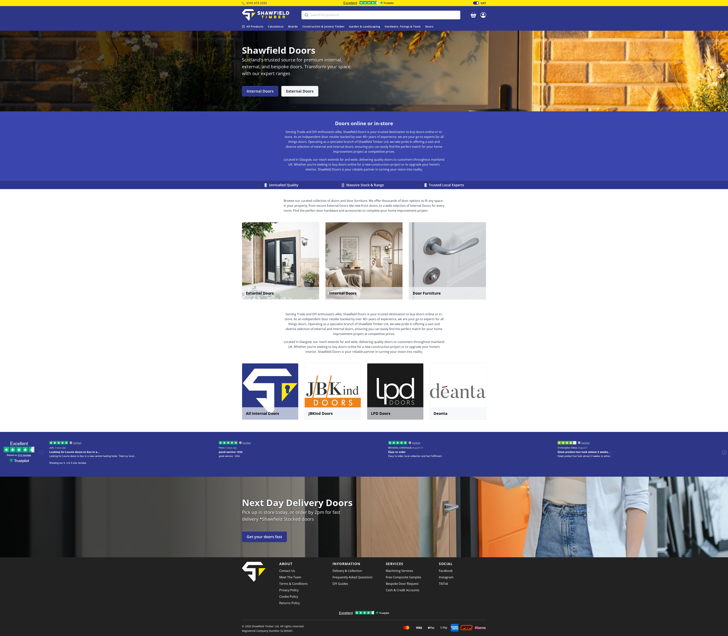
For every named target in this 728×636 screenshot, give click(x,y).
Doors (429, 26)
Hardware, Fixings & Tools (403, 26)
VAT (483, 3)
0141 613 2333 (256, 3)
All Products (254, 26)
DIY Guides (340, 584)
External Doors (300, 91)
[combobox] (380, 15)
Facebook (446, 571)
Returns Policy (289, 603)
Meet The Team (290, 577)
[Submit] (306, 15)
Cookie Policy (288, 596)
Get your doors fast (264, 536)
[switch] (476, 3)
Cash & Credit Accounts (402, 590)
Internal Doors (260, 91)
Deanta (440, 413)
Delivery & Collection (347, 571)
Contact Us (287, 571)
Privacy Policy (289, 590)
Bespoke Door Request (402, 584)
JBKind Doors (320, 413)
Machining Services (399, 571)
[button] (483, 15)
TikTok (443, 584)
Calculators (276, 26)
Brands (293, 26)
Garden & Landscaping (364, 26)
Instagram (446, 577)
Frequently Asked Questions (353, 577)
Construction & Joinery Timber (323, 26)
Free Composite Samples (403, 577)
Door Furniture (427, 293)
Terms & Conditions (293, 584)
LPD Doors (380, 413)
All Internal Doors (262, 413)
